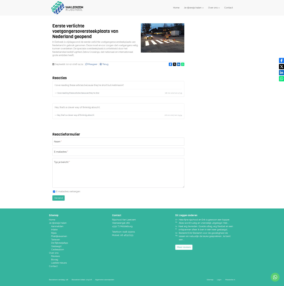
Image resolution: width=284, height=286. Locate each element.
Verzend (58, 198)
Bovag (54, 259)
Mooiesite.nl (230, 280)
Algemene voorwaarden (104, 280)
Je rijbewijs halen (192, 7)
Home (176, 7)
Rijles (54, 233)
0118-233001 (128, 231)
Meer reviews (184, 247)
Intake (54, 229)
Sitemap (210, 280)
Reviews (55, 256)
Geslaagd (56, 246)
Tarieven (55, 239)
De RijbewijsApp (59, 243)
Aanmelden (57, 226)
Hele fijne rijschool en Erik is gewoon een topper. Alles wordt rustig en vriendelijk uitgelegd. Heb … (204, 221)
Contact (228, 7)
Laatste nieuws (59, 262)
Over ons (213, 7)
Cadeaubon (57, 249)
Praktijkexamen (59, 236)
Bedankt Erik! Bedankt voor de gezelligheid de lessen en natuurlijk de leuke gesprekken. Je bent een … (204, 236)
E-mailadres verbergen (68, 191)
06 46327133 (126, 235)
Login (219, 280)
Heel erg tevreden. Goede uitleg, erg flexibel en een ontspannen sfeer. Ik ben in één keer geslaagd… (206, 228)
